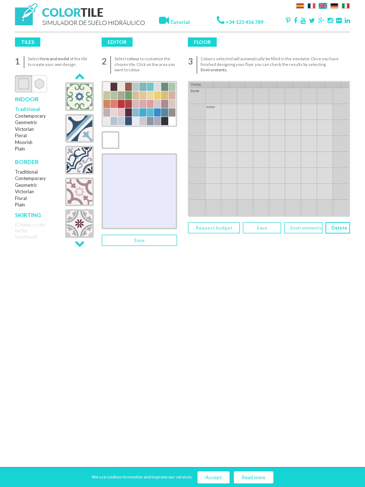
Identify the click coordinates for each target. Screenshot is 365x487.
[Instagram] (329, 21)
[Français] (310, 5)
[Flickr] (337, 21)
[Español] (299, 5)
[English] (322, 5)
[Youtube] (302, 21)
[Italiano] (345, 5)
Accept (213, 477)
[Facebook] (294, 21)
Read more (254, 477)
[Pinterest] (287, 21)
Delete (339, 228)
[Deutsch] (333, 5)
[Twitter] (311, 21)
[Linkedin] (346, 21)
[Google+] (320, 21)
